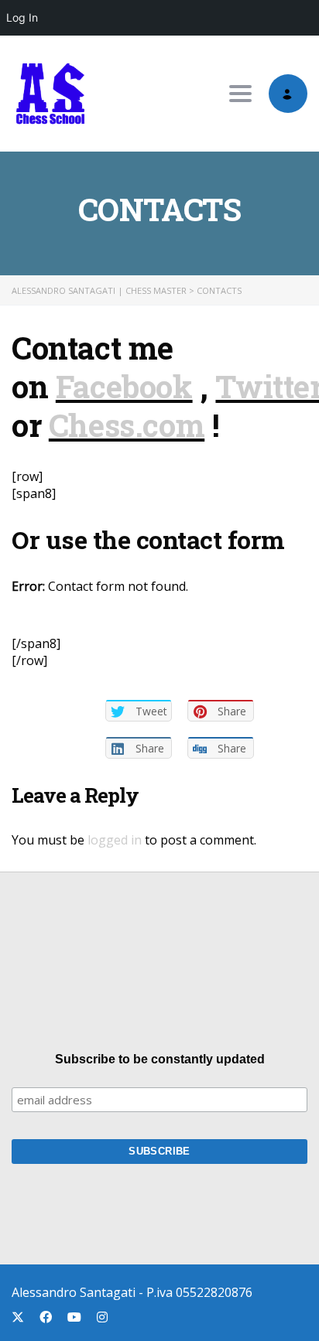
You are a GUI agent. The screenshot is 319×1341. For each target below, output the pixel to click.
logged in (114, 839)
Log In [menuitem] (22, 17)
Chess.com (126, 424)
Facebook (124, 386)
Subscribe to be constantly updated (160, 1059)
